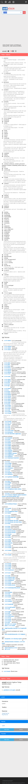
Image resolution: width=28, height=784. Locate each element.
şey (7, 622)
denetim (8, 450)
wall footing (18, 595)
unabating (6, 306)
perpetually (14, 348)
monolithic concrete (19, 367)
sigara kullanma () (11, 647)
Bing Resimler (5, 714)
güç (7, 481)
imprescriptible (7, 216)
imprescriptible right (21, 484)
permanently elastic (16, 465)
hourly (5, 130)
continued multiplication (17, 614)
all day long (7, 213)
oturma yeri (9, 570)
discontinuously (7, 256)
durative (6, 282)
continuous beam (15, 526)
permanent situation (16, 510)
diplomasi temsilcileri (12, 458)
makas (8, 540)
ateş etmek (9, 430)
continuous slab (14, 575)
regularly (6, 240)
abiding (6, 154)
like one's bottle (22, 508)
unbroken (6, 274)
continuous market (19, 403)
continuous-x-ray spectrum (19, 593)
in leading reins (19, 532)
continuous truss (16, 540)
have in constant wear (17, 472)
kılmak (7, 394)
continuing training (15, 381)
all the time (6, 156)
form (7, 382)
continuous (8, 73)
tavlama (8, 592)
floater (19, 511)
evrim (7, 376)
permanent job (14, 390)
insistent (6, 333)
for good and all (11, 259)
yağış (8, 611)
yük (7, 410)
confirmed (6, 121)
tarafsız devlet (10, 585)
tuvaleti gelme (10, 607)
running (6, 168)
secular (6, 132)
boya (8, 441)
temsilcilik (9, 604)
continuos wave (15, 448)
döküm (7, 372)
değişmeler (9, 455)
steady (5, 123)
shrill (17, 577)
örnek (8, 618)
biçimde (8, 438)
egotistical (21, 520)
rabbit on (18, 534)
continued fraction (15, 391)
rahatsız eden (10, 577)
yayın (8, 408)
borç (7, 439)
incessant (6, 326)
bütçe (8, 442)
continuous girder (18, 525)
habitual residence (18, 570)
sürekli (3, 725)
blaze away (17, 430)
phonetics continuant (17, 619)
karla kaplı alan (10, 517)
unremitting (6, 238)
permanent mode (22, 541)
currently (11, 262)
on (4, 224)
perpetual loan (20, 439)
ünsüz (8, 421)
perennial (6, 218)
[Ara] (24, 12)
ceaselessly (6, 120)
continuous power (15, 481)
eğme (8, 466)
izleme (7, 388)
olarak (7, 340)
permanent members (21, 620)
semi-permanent (21, 649)
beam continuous (15, 528)
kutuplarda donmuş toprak (13, 638)
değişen (8, 451)
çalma (8, 411)
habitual (6, 133)
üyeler (8, 621)
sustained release (18, 405)
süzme (8, 583)
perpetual (6, 58)
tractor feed (19, 382)
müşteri (7, 346)
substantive (7, 226)
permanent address (15, 363)
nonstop (6, 177)
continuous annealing (18, 592)
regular (10, 293)
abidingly (13, 400)
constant (6, 65)
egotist (24, 522)
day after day (7, 265)
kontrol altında (10, 531)
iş (6, 390)
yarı (7, 649)
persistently (7, 235)
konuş (8, 534)
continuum (6, 220)
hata (7, 487)
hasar (8, 486)
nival (17, 519)
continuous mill (15, 483)
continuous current (16, 424)
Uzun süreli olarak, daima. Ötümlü (12, 663)
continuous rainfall (19, 611)
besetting (18, 578)
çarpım (8, 614)
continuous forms (20, 384)
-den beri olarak (10, 624)
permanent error (15, 487)
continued (6, 308)
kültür (7, 393)
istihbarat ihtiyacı (11, 504)
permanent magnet (17, 543)
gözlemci (9, 474)
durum (7, 370)
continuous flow (14, 364)
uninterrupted (7, 227)
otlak (8, 568)
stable (5, 284)
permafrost (20, 462)
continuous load (15, 613)
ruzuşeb (5, 664)
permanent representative (17, 601)
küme (8, 537)
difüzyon (9, 456)
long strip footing (18, 581)
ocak (8, 544)
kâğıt (8, 535)
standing (6, 212)
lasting (5, 136)
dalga (8, 445)
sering (5, 264)
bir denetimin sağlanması (13, 433)
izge (7, 385)
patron (13, 346)
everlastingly (7, 215)
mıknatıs (8, 543)
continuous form (18, 469)
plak (7, 575)
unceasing (6, 221)
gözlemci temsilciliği (11, 477)
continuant (11, 324)
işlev (7, 516)
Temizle (21, 729)
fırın (7, 471)
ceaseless (6, 153)
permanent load (15, 409)
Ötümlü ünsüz (14, 671)
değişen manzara (11, 453)
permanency (15, 622)
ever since (19, 623)
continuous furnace (15, 471)
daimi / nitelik (10, 625)
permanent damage (16, 486)
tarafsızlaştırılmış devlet (12, 587)
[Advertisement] (14, 30)
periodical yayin (9, 690)
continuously (7, 170)
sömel (8, 582)
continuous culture (15, 393)
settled (5, 305)
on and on (6, 270)
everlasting (6, 223)
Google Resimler (5, 713)
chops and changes (22, 454)
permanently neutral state (21, 585)
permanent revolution (17, 369)
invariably (14, 565)
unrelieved (6, 236)
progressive (11, 268)
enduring (6, 195)
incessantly (14, 550)
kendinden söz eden (11, 520)
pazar (7, 404)
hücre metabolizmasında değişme (15, 634)
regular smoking (21, 647)
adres (7, 363)
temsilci (8, 601)
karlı (7, 519)
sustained (6, 197)
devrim (7, 369)
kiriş (7, 523)
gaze (12, 366)
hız (7, 493)
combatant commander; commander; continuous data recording (12, 645)
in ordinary (14, 566)
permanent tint (14, 441)
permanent (6, 82)
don (7, 462)
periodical (13, 408)
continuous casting (21, 372)
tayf (7, 593)
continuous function (18, 468)
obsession (14, 463)
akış (7, 426)
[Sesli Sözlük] (2, 2)
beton (7, 367)
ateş (7, 427)
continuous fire (18, 427)
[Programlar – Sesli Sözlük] (14, 2)
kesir (7, 391)
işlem (8, 513)
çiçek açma (9, 616)
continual (6, 183)
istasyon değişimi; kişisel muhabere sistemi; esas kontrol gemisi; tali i (14, 495)
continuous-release (18, 406)
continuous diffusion (19, 456)
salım (8, 405)
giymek (8, 472)
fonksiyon (9, 468)
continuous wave (15, 447)
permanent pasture (20, 568)
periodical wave (15, 445)
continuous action (21, 379)
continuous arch (15, 466)
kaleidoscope (20, 453)
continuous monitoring (16, 388)
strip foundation (19, 599)
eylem (7, 379)
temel (8, 595)
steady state (14, 370)
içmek (8, 508)
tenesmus (18, 607)
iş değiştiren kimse (11, 511)
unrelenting (6, 232)
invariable (6, 233)
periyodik (18, 690)
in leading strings (20, 531)
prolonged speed (20, 493)
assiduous (6, 206)
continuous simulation (19, 432)
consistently (6, 109)
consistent (6, 89)
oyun (8, 572)
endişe (8, 463)
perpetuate (14, 394)
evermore (14, 563)
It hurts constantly (16, 423)
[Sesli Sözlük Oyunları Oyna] (10, 2)
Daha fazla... (7, 729)
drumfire (13, 429)
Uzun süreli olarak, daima (10, 661)
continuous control (17, 450)
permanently (18, 340)
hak (7, 484)
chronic (6, 135)
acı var (8, 423)
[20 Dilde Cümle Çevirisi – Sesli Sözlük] (6, 2)
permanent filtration (16, 583)
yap (7, 608)
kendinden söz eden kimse (13, 522)
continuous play (21, 396)
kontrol (8, 529)
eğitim (7, 381)
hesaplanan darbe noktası (13, 489)
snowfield (18, 517)
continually (6, 138)
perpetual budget (20, 442)
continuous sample (21, 617)
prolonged (11, 285)
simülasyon (9, 580)
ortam (7, 402)
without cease (7, 230)
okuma (7, 396)
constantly (6, 101)
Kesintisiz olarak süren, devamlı (11, 660)
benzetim (9, 432)
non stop (6, 255)
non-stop (6, 287)
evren (7, 373)
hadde (8, 483)
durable (9, 118)
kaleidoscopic (16, 451)
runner (10, 261)
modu (8, 541)
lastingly (6, 258)
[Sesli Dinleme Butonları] (12, 51)
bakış (7, 366)
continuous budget (20, 444)
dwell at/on (10, 229)
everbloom (16, 616)
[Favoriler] (15, 52)
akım (7, 364)
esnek (8, 465)
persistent (6, 207)
